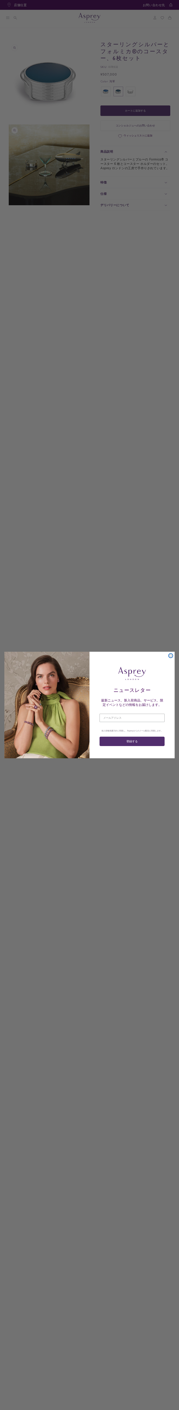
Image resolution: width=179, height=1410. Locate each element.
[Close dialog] (171, 655)
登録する (132, 741)
